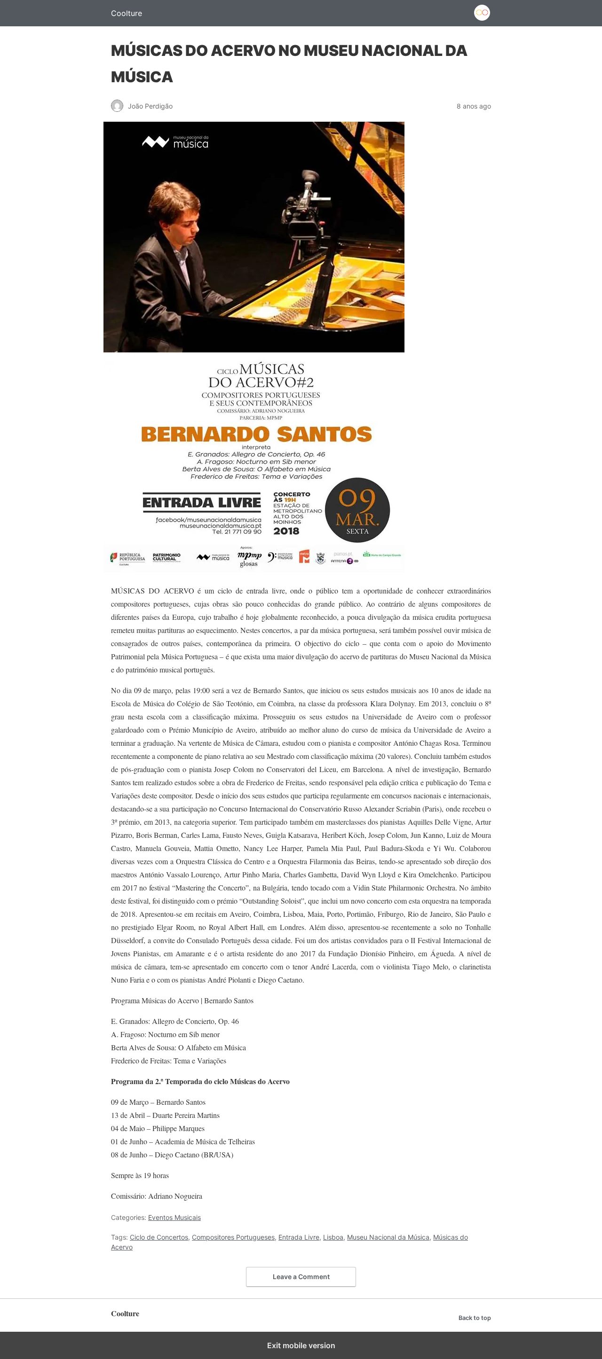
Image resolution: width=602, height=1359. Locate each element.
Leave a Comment (301, 1277)
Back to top (475, 1317)
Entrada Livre (298, 1237)
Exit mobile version (301, 1345)
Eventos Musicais (174, 1217)
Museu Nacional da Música (388, 1237)
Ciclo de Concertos (159, 1237)
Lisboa (333, 1237)
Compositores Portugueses (233, 1237)
